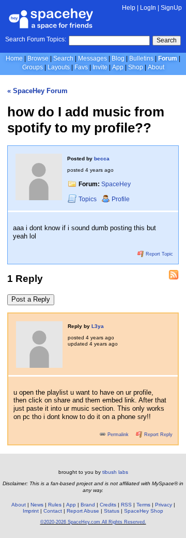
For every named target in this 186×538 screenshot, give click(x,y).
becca (102, 158)
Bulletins (141, 58)
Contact (52, 511)
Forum (167, 58)
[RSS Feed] (173, 274)
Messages (92, 58)
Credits (108, 504)
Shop (135, 67)
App (117, 67)
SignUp (171, 7)
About (156, 67)
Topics (88, 199)
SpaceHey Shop (143, 511)
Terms (143, 504)
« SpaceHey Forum (37, 91)
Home (14, 58)
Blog (118, 58)
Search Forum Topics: (35, 39)
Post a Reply (30, 299)
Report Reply (158, 434)
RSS (126, 504)
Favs (81, 67)
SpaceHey (116, 184)
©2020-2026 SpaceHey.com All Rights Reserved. (93, 522)
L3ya (97, 326)
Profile (121, 199)
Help (128, 7)
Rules (54, 504)
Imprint (31, 511)
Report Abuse (83, 511)
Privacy (163, 504)
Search (167, 40)
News (36, 504)
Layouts (59, 67)
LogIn (148, 7)
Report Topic (158, 254)
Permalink (118, 434)
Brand (88, 504)
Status (111, 511)
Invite (99, 67)
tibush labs (115, 472)
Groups (32, 67)
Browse (38, 58)
